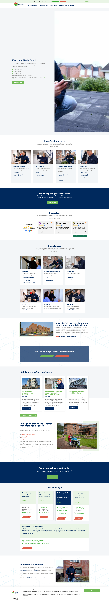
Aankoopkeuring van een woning (28, 434)
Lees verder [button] (41, 232)
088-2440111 (87, 1)
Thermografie (84, 177)
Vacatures (46, 1)
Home (29, 1)
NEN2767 (47, 279)
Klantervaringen (41, 1)
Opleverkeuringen (40, 175)
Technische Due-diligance (28, 277)
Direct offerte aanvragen (27, 536)
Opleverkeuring (84, 174)
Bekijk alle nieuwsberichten (28, 415)
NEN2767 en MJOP (17, 175)
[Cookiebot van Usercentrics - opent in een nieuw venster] (15, 599)
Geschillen (61, 180)
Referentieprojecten (54, 1)
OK (91, 590)
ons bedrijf (36, 570)
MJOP (47, 5)
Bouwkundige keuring (18, 174)
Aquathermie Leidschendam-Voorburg (27, 393)
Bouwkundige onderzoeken (27, 436)
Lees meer (25, 408)
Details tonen (25, 598)
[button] (88, 228)
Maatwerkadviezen (40, 174)
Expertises (67, 5)
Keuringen (42, 5)
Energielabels (61, 5)
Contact (32, 1)
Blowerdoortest (53, 5)
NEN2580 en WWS (17, 177)
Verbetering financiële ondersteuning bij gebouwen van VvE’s (53, 393)
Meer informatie (27, 548)
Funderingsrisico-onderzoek (64, 178)
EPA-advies (23, 437)
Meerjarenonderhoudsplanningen (28, 439)
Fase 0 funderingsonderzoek (33, 5)
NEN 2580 (72, 5)
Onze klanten (36, 1)
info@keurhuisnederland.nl (39, 577)
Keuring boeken (63, 1)
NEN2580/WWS (71, 309)
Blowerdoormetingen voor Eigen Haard (77, 392)
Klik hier (57, 336)
